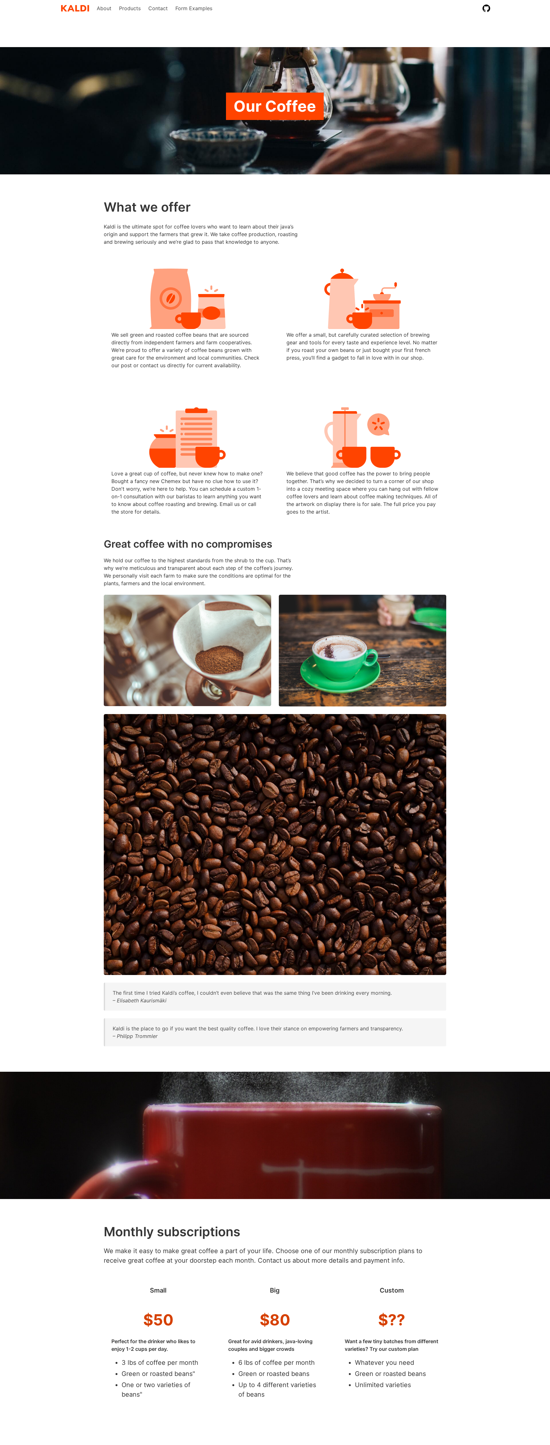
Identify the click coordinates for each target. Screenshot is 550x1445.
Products (130, 8)
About (104, 8)
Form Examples (193, 8)
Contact (158, 8)
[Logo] (75, 8)
